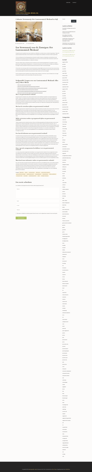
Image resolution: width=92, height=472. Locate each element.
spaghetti (64, 386)
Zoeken (63, 19)
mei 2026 (64, 68)
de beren (64, 193)
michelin (63, 308)
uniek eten (64, 406)
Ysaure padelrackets (66, 54)
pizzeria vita (64, 359)
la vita (63, 276)
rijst (63, 377)
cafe (63, 180)
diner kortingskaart (65, 202)
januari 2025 (64, 104)
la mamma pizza (65, 270)
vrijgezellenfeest (65, 442)
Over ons (68, 2)
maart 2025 (64, 100)
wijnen (39, 175)
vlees (63, 433)
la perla (63, 272)
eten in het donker (65, 213)
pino (63, 337)
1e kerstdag (64, 121)
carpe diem (64, 182)
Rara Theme (54, 469)
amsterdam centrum (66, 148)
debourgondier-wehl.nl (27, 13)
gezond (63, 225)
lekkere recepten (65, 283)
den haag (64, 195)
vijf (63, 422)
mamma (63, 299)
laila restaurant (65, 281)
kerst (63, 258)
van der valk (64, 411)
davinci (63, 191)
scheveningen (64, 382)
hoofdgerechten (65, 240)
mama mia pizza (65, 294)
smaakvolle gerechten (32, 175)
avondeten (64, 160)
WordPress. (68, 469)
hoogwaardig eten (38, 174)
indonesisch (64, 254)
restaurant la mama (65, 373)
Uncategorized (65, 404)
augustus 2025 (65, 89)
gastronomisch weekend (45, 172)
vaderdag (64, 409)
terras (63, 388)
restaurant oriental (65, 375)
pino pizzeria (64, 339)
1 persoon (64, 119)
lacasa (63, 279)
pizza (63, 341)
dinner (63, 207)
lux (62, 290)
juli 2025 (64, 91)
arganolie (64, 153)
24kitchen (64, 126)
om (63, 317)
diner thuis (64, 204)
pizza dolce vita (65, 344)
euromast (64, 216)
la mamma (64, 267)
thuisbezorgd (64, 397)
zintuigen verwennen (44, 175)
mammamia (64, 303)
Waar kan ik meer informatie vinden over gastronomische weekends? (30, 92)
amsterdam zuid (65, 151)
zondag (63, 454)
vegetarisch (64, 415)
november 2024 (65, 109)
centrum (63, 184)
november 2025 (65, 82)
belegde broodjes (65, 164)
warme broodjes (65, 447)
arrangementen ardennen (66, 155)
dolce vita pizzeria (65, 209)
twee (63, 402)
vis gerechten (64, 427)
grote (63, 231)
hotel (63, 243)
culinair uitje (21, 172)
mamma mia (64, 301)
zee (63, 451)
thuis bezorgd (64, 395)
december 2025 (65, 80)
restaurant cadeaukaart (66, 371)
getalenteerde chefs (30, 174)
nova (63, 314)
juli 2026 (64, 64)
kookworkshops (45, 174)
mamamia (64, 296)
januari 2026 (64, 77)
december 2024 (65, 106)
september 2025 (65, 86)
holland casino (65, 234)
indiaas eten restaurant (66, 252)
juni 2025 (64, 93)
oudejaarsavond (65, 321)
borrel (63, 173)
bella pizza (64, 166)
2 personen (64, 124)
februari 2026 (64, 75)
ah (62, 137)
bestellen (64, 169)
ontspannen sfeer (19, 175)
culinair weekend (65, 189)
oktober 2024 (65, 111)
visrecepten (64, 429)
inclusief (63, 247)
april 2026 (64, 71)
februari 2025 (64, 102)
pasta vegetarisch (65, 330)
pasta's (63, 332)
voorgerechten (65, 440)
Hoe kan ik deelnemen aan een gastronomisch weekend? (28, 89)
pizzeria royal (64, 357)
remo (63, 366)
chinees (63, 187)
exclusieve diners (32, 172)
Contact (74, 2)
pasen (63, 326)
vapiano (63, 413)
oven (63, 323)
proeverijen (25, 175)
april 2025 (64, 97)
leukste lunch (64, 285)
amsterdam (64, 146)
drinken (26, 172)
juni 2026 (64, 66)
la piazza (64, 274)
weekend (64, 449)
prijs (63, 362)
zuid (63, 456)
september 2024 (65, 113)
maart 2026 (64, 73)
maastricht (64, 292)
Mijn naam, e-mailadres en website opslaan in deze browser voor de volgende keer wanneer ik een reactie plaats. (37, 213)
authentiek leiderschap (66, 157)
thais (63, 393)
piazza (63, 335)
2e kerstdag (64, 128)
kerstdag (64, 263)
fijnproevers (38, 172)
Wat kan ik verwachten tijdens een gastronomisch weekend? (29, 86)
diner (63, 198)
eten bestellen (65, 211)
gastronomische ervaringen (20, 174)
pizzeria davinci (65, 348)
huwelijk (63, 245)
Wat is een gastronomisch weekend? (24, 84)
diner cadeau (64, 200)
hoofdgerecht (64, 238)
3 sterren (64, 130)
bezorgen (64, 171)
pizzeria (63, 346)
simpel (63, 384)
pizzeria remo (64, 355)
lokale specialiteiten (52, 174)
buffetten (64, 178)
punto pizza (64, 364)
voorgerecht (64, 438)
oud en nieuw (64, 319)
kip (63, 265)
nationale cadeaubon (66, 312)
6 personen (64, 135)
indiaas (63, 249)
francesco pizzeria (65, 220)
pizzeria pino (64, 353)
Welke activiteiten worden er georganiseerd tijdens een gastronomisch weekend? (32, 88)
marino (63, 305)
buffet (63, 175)
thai (63, 391)
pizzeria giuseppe (65, 350)
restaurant (64, 368)
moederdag (64, 310)
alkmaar (63, 139)
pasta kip (64, 328)
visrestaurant (64, 431)
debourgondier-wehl (20, 43)
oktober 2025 (65, 84)
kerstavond (64, 261)
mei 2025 (64, 95)
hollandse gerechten (66, 236)
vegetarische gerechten (66, 418)
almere (63, 142)
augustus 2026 (65, 62)
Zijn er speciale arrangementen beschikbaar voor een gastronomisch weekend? (32, 91)
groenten (64, 229)
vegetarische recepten (66, 420)
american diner (65, 144)
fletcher (63, 218)
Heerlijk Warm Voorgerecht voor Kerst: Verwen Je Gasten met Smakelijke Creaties (68, 39)
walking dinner (65, 445)
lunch (63, 288)
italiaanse (64, 256)
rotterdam (64, 380)
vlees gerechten (65, 436)
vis (62, 424)
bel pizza (64, 162)
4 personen (64, 133)
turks (63, 400)
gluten (63, 227)
